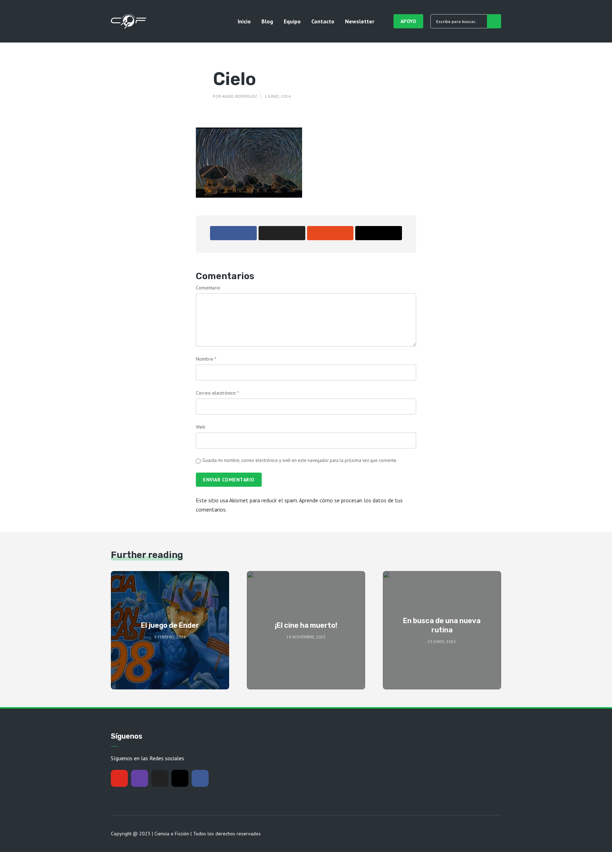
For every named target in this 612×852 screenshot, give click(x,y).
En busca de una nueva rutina (442, 625)
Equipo (292, 21)
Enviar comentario (229, 479)
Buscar (494, 21)
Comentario (208, 287)
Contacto (322, 21)
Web (200, 427)
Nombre (206, 359)
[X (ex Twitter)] (159, 778)
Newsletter (359, 21)
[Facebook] (200, 778)
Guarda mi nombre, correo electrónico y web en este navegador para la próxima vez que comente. (299, 460)
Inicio (244, 21)
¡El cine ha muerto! (306, 625)
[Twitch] (139, 778)
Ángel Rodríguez (239, 96)
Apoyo (408, 21)
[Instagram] (179, 778)
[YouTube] (119, 778)
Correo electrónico (217, 393)
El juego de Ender (170, 625)
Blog (267, 21)
